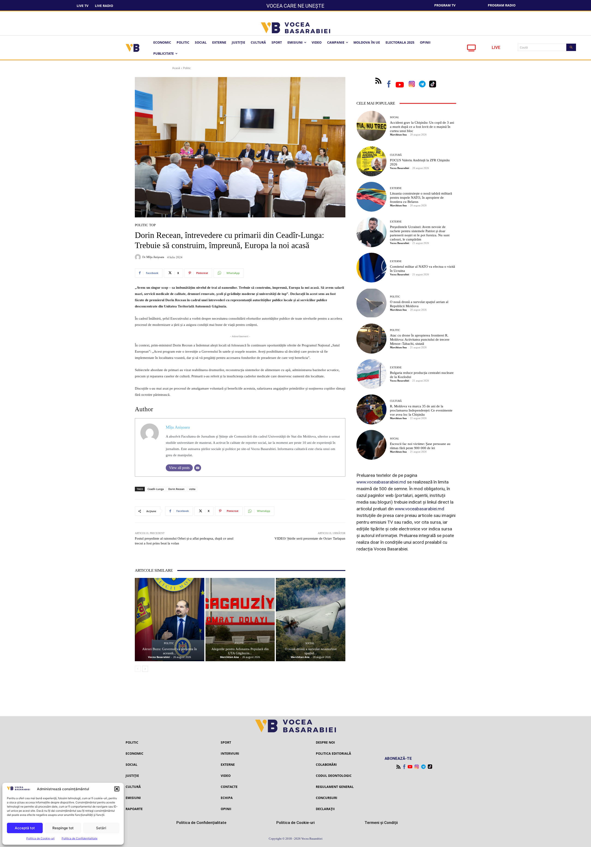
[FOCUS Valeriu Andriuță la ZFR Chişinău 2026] (371, 161)
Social (310, 643)
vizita (192, 489)
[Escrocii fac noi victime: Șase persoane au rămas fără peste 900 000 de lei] (371, 445)
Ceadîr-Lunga (156, 489)
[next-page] (145, 669)
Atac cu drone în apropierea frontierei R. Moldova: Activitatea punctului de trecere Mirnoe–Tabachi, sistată (419, 339)
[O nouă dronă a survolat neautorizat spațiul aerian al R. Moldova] (310, 619)
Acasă (176, 68)
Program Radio (502, 5)
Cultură (396, 155)
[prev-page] (138, 669)
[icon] (471, 49)
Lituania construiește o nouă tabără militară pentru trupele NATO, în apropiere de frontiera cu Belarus (421, 198)
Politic (187, 68)
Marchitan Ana (229, 657)
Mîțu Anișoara (155, 256)
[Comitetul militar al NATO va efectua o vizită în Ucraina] (371, 268)
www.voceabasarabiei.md (381, 482)
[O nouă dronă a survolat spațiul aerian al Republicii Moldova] (371, 303)
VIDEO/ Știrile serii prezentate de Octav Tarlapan (309, 538)
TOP (152, 225)
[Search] (571, 47)
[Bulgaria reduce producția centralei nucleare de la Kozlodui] (371, 374)
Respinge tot (63, 828)
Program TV (444, 5)
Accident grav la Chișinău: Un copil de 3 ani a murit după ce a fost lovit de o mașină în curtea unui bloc (422, 127)
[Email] (197, 467)
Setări (101, 828)
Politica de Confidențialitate (79, 838)
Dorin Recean (176, 489)
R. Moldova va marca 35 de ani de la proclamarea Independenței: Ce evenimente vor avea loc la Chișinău (421, 410)
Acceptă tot (25, 828)
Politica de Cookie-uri (40, 838)
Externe (396, 188)
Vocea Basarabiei (159, 657)
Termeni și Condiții (381, 822)
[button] (117, 789)
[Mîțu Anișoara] (138, 257)
